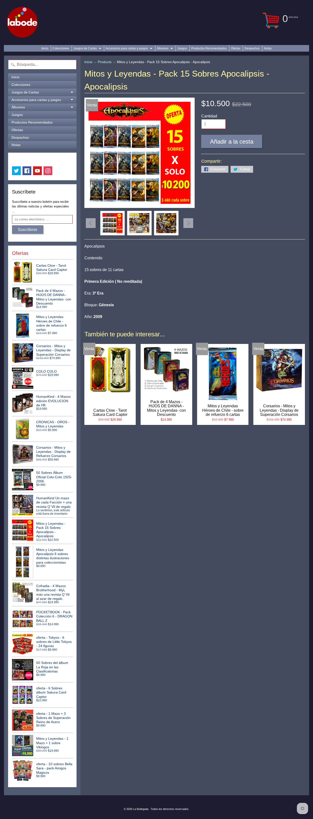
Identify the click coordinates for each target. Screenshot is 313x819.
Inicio (44, 48)
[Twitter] (16, 170)
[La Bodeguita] (22, 22)
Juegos (182, 48)
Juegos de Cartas (85, 48)
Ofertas (235, 48)
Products (105, 62)
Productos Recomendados (209, 48)
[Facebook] (26, 170)
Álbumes (162, 48)
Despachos (252, 48)
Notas (268, 48)
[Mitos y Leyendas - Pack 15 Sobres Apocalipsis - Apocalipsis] (112, 223)
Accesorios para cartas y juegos (127, 48)
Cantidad (209, 116)
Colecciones (61, 48)
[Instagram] (48, 170)
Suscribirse (27, 230)
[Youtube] (37, 170)
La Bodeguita (141, 809)
